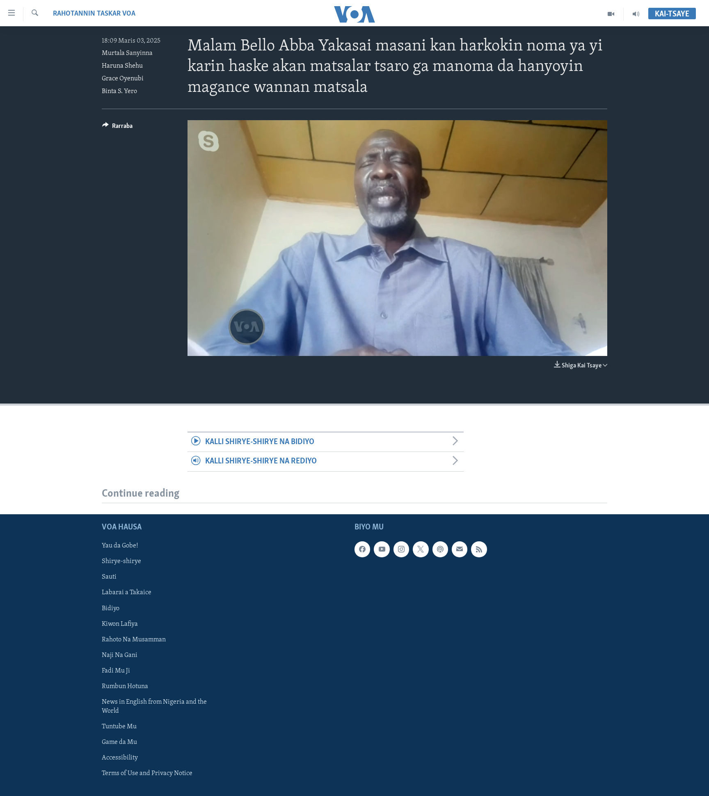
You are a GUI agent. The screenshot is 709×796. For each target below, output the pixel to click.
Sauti (109, 577)
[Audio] (636, 14)
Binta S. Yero (119, 91)
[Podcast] (440, 549)
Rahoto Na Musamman (134, 639)
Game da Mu (119, 742)
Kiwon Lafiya (120, 623)
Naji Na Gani (119, 655)
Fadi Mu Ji (116, 670)
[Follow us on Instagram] (401, 549)
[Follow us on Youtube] (381, 549)
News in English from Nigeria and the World (154, 706)
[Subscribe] (459, 549)
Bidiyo (110, 608)
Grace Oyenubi (123, 78)
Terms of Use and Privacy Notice (147, 773)
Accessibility (120, 758)
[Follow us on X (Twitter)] (420, 549)
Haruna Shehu (122, 66)
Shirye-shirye (121, 561)
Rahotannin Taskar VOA (94, 14)
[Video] (611, 14)
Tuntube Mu (119, 726)
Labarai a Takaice (126, 592)
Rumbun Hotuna (125, 686)
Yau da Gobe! (120, 546)
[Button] (117, 128)
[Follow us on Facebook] (362, 549)
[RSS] (479, 549)
